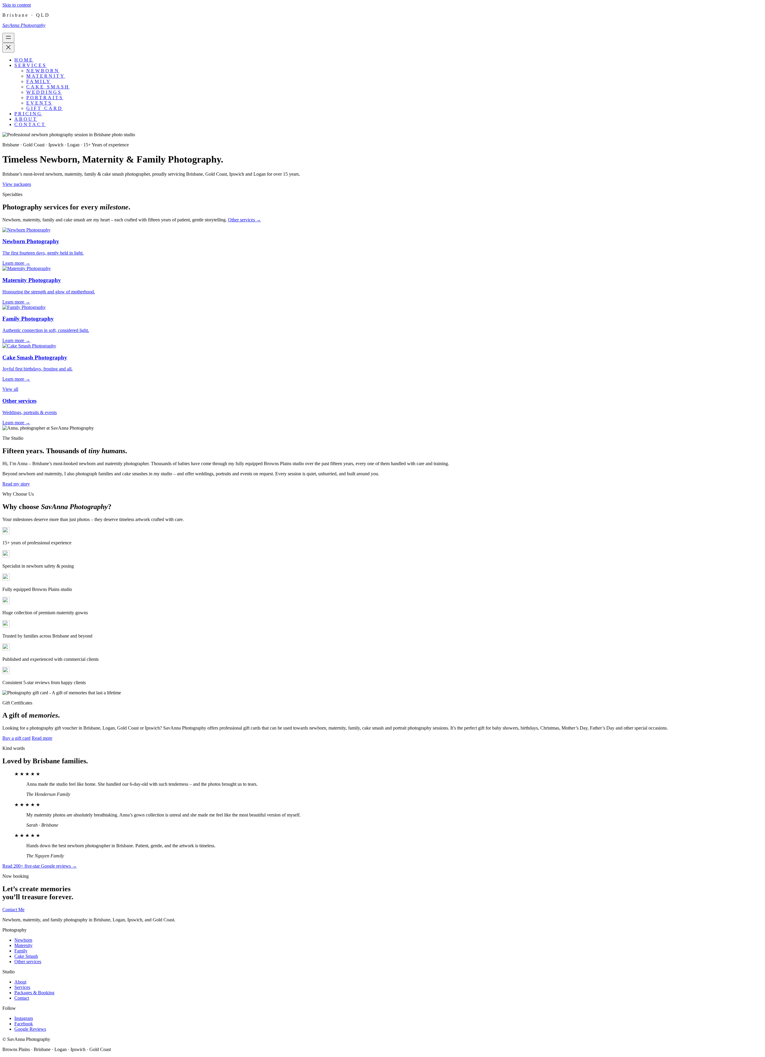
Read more (42, 738)
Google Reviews (30, 1029)
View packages (16, 184)
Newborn (23, 940)
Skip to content (16, 4)
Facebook (23, 1023)
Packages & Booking (34, 992)
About (20, 981)
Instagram (23, 1018)
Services (22, 987)
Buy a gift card (16, 738)
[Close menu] (8, 48)
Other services (27, 961)
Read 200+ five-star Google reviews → (39, 865)
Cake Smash (26, 956)
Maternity (23, 945)
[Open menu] (8, 38)
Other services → (244, 219)
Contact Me (13, 909)
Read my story (16, 483)
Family (20, 950)
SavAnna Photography (23, 25)
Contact (21, 998)
